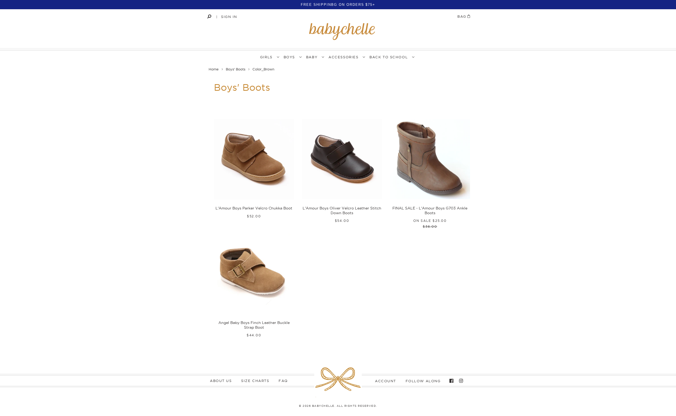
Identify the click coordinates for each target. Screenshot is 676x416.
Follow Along (423, 381)
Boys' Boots (235, 69)
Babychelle (323, 405)
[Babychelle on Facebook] (450, 381)
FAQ (283, 380)
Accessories (343, 57)
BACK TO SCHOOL (388, 57)
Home (214, 69)
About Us (221, 380)
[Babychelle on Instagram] (460, 381)
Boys (289, 57)
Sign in (229, 16)
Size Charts (255, 380)
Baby (311, 57)
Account (385, 381)
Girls (266, 57)
